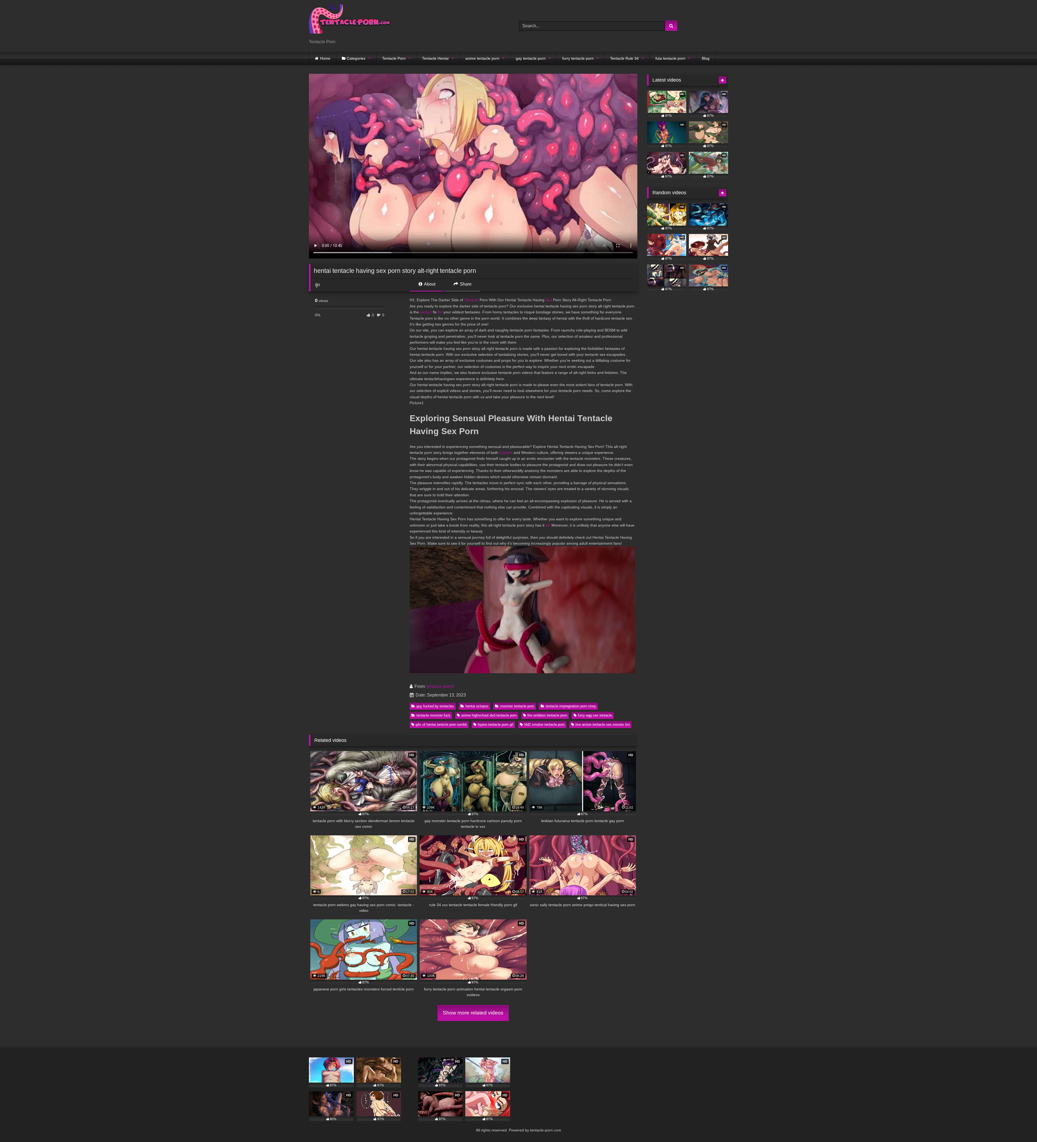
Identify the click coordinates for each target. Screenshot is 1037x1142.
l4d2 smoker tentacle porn (544, 724)
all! (548, 525)
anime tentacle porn (482, 58)
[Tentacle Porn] (349, 21)
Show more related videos (473, 1013)
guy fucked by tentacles (435, 706)
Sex (549, 300)
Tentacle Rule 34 (624, 58)
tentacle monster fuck (433, 715)
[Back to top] (1020, 1126)
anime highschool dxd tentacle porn (489, 715)
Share (465, 284)
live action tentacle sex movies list (602, 724)
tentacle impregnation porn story (571, 706)
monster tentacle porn (517, 706)
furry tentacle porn (578, 58)
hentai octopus (477, 706)
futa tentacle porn (670, 58)
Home (325, 58)
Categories (356, 58)
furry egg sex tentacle (595, 715)
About (429, 284)
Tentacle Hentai (435, 58)
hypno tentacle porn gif (495, 724)
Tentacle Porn (394, 58)
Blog (705, 58)
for (440, 312)
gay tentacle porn (531, 58)
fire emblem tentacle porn (547, 715)
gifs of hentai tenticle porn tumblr (441, 724)
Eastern (506, 452)
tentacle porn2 (440, 686)
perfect (426, 312)
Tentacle (471, 300)
